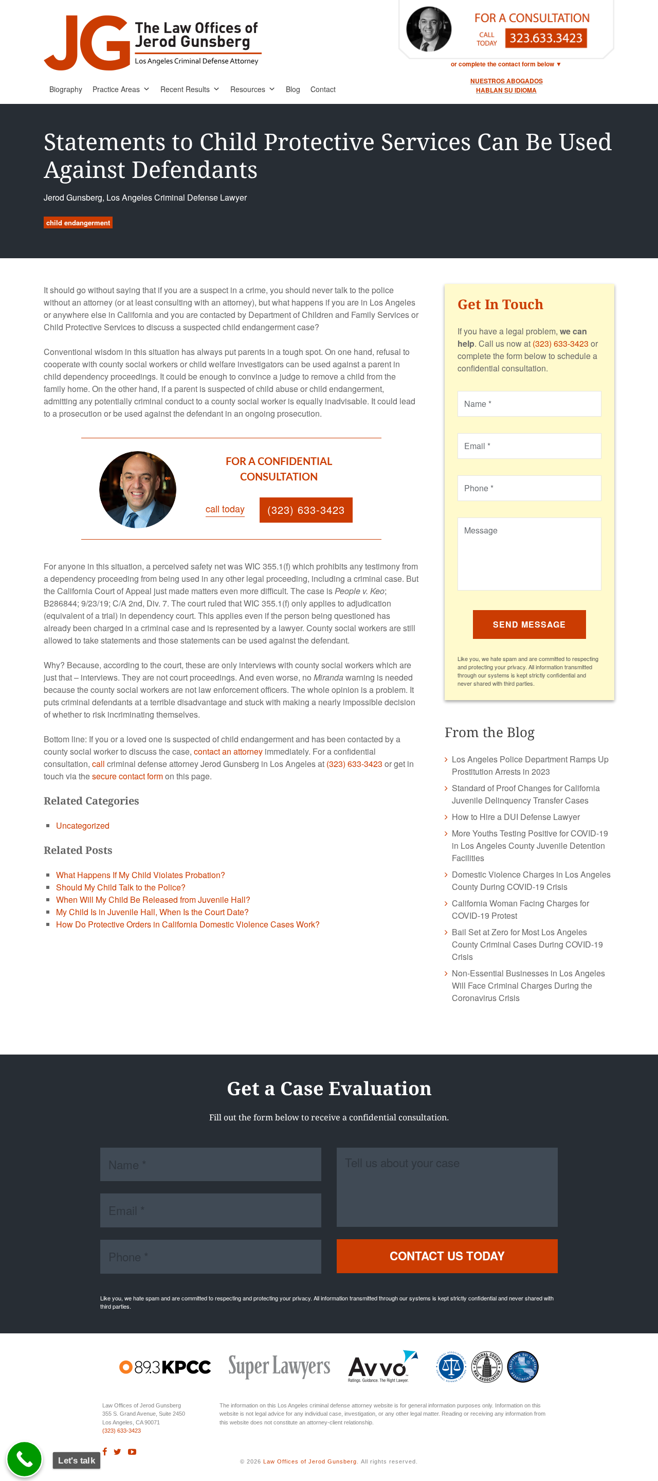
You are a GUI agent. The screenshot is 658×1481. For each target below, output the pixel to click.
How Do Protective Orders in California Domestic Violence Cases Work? (188, 924)
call (98, 764)
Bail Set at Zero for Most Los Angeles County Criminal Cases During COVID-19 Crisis (527, 944)
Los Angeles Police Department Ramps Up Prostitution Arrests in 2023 (530, 765)
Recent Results (185, 89)
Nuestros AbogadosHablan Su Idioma (506, 85)
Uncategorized (82, 825)
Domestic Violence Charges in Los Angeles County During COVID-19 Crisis (531, 880)
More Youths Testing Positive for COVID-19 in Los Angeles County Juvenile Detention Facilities (530, 845)
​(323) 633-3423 (121, 1431)
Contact (323, 89)
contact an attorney (228, 751)
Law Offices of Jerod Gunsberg (310, 1461)
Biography (65, 89)
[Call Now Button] (24, 1459)
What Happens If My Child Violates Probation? (140, 875)
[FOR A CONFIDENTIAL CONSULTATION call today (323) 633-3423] (240, 530)
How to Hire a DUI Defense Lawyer (516, 817)
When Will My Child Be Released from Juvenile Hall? (153, 899)
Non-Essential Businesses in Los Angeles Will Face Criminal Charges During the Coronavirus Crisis (528, 985)
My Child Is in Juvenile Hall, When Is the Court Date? (152, 912)
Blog (293, 89)
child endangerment (78, 222)
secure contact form (127, 776)
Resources (247, 89)
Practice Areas (116, 89)
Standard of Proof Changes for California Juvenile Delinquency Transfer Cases (526, 794)
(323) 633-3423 (354, 764)
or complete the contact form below (502, 63)
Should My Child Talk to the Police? (121, 887)
